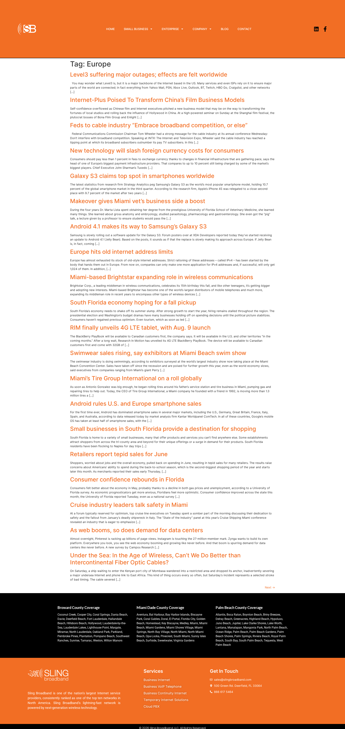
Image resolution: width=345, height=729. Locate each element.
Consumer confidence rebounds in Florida (127, 479)
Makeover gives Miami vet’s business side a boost (137, 201)
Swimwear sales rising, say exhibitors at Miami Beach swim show (158, 352)
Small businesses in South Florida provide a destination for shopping (163, 428)
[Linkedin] (316, 29)
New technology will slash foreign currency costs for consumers (157, 150)
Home (110, 29)
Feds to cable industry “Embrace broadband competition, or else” (159, 125)
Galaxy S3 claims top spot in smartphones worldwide (142, 175)
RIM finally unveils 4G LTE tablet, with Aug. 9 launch (140, 327)
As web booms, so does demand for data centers (136, 530)
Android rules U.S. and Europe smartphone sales (135, 403)
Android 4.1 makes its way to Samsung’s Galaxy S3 (138, 226)
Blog (225, 29)
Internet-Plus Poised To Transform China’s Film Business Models (157, 99)
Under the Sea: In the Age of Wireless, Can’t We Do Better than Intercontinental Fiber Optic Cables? (155, 559)
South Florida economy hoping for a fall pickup (133, 302)
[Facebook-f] (325, 29)
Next (270, 587)
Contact (244, 29)
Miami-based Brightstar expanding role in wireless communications (161, 277)
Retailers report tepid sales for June (119, 454)
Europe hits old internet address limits (121, 251)
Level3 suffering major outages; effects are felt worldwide (148, 74)
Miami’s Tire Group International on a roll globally (136, 378)
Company (200, 29)
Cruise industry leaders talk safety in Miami (129, 504)
